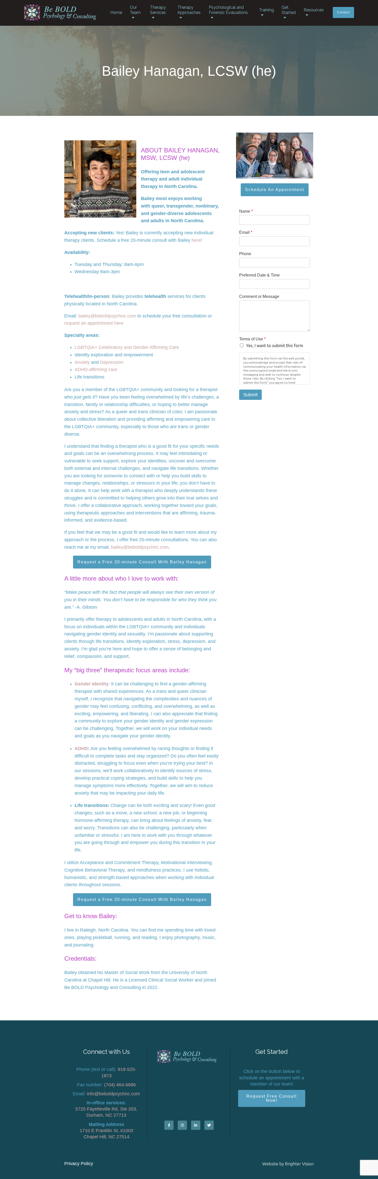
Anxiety (82, 362)
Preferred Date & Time (259, 275)
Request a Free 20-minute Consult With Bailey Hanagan (142, 562)
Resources (314, 9)
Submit (250, 394)
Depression (111, 362)
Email (245, 232)
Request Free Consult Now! (271, 1098)
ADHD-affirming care (96, 369)
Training (266, 9)
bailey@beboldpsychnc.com (107, 316)
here (196, 240)
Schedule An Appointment (274, 189)
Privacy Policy (78, 1163)
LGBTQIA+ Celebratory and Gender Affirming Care (127, 347)
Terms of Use (252, 339)
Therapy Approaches (189, 10)
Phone (245, 254)
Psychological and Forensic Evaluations (228, 10)
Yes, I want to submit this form (274, 345)
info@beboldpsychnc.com (113, 1093)
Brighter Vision (299, 1163)
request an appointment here (93, 323)
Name (246, 211)
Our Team (135, 10)
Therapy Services (158, 10)
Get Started (289, 10)
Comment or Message (259, 296)
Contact (343, 12)
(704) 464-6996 (120, 1084)
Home (116, 12)
